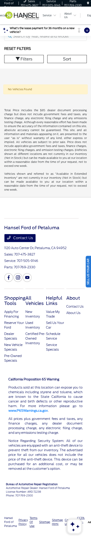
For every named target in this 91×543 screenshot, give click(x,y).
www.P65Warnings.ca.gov (28, 410)
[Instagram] (17, 277)
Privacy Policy (23, 522)
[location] (88, 3)
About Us (73, 313)
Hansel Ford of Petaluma (10, 522)
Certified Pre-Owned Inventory (35, 338)
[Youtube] (27, 277)
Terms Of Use (33, 522)
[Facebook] (8, 277)
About (73, 298)
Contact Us (22, 238)
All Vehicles (34, 300)
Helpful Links (54, 300)
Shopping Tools (14, 300)
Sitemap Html (57, 522)
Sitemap (44, 522)
